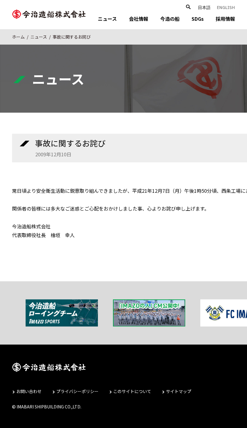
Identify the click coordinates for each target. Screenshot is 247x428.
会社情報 (138, 18)
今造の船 (170, 18)
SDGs (198, 18)
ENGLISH (226, 7)
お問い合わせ (29, 391)
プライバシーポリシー (77, 391)
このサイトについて (132, 391)
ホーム (18, 37)
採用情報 (225, 18)
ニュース (107, 18)
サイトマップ (178, 391)
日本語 (204, 7)
